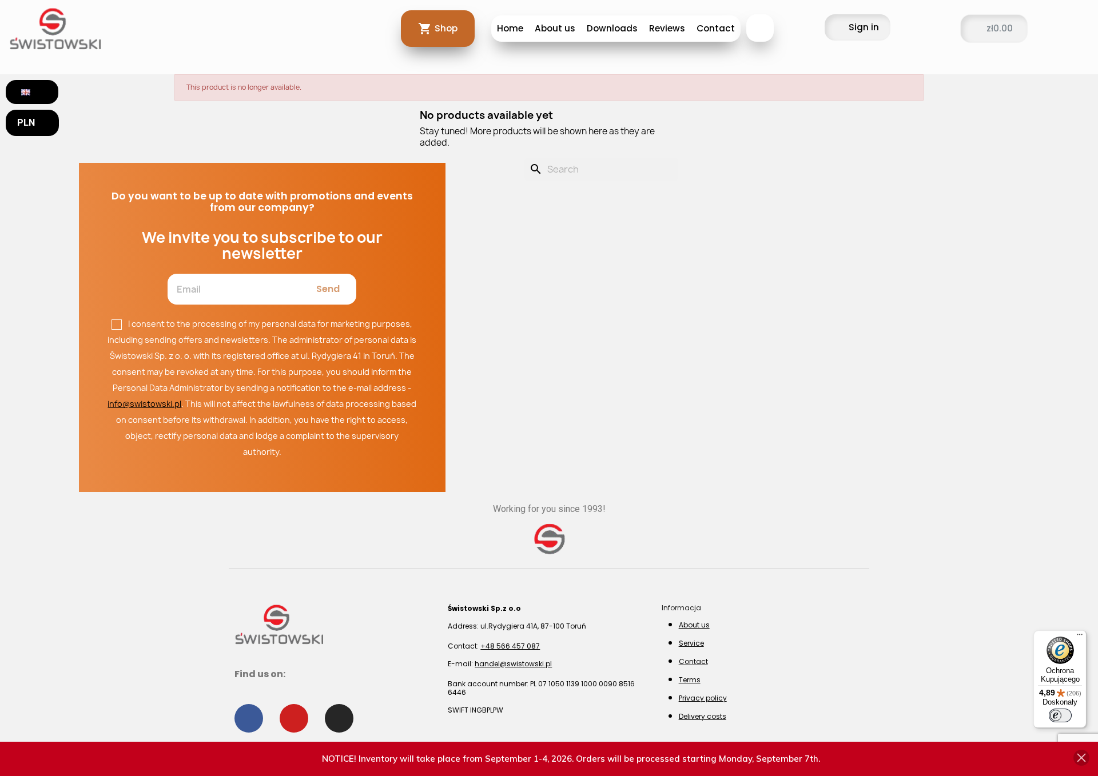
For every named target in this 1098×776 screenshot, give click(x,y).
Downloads (612, 28)
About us (555, 28)
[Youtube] (294, 718)
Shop (446, 28)
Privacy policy (703, 698)
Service (691, 643)
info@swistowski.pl (144, 403)
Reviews (667, 28)
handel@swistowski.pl (513, 664)
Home (510, 28)
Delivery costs (702, 716)
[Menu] (1080, 637)
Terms (690, 680)
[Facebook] (248, 718)
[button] (760, 28)
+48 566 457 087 (510, 646)
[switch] (1060, 715)
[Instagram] (339, 718)
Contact (716, 28)
